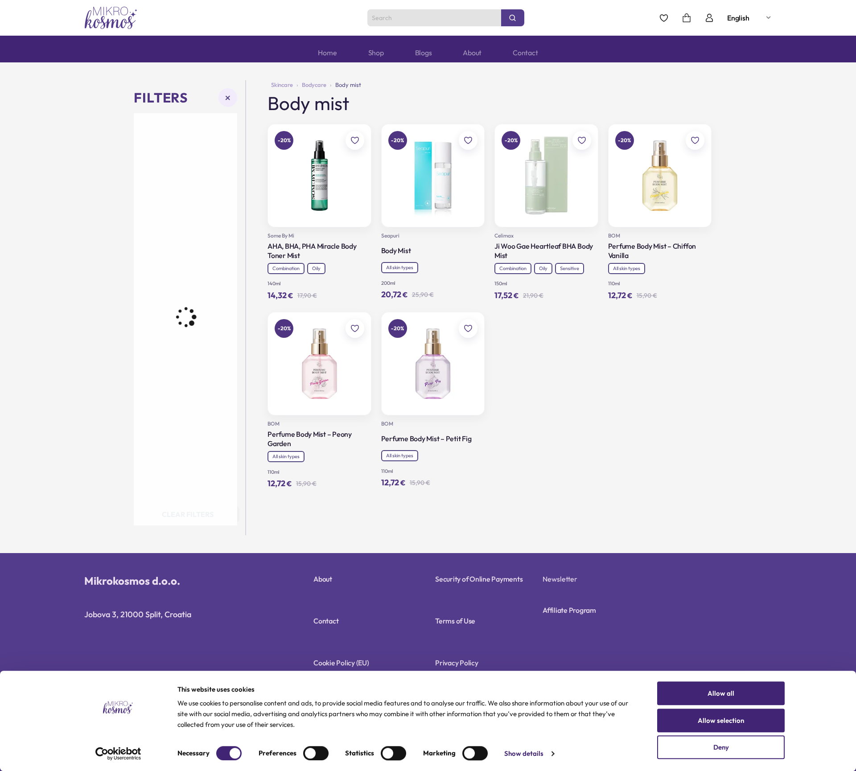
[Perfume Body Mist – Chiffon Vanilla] (660, 176)
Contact (525, 52)
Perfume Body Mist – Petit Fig (426, 438)
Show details (523, 754)
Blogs (423, 52)
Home (327, 52)
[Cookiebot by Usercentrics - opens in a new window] (118, 753)
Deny (721, 747)
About (472, 52)
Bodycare (314, 85)
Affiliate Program (569, 610)
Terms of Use (455, 620)
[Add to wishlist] (355, 140)
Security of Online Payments (479, 578)
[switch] (316, 753)
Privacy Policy (456, 662)
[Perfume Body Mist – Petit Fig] (433, 364)
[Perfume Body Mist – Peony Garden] (319, 364)
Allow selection (721, 720)
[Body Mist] (433, 176)
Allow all (721, 693)
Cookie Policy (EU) (341, 662)
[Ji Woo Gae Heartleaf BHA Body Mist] (546, 176)
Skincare (282, 85)
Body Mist (396, 250)
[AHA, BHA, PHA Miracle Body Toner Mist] (319, 176)
